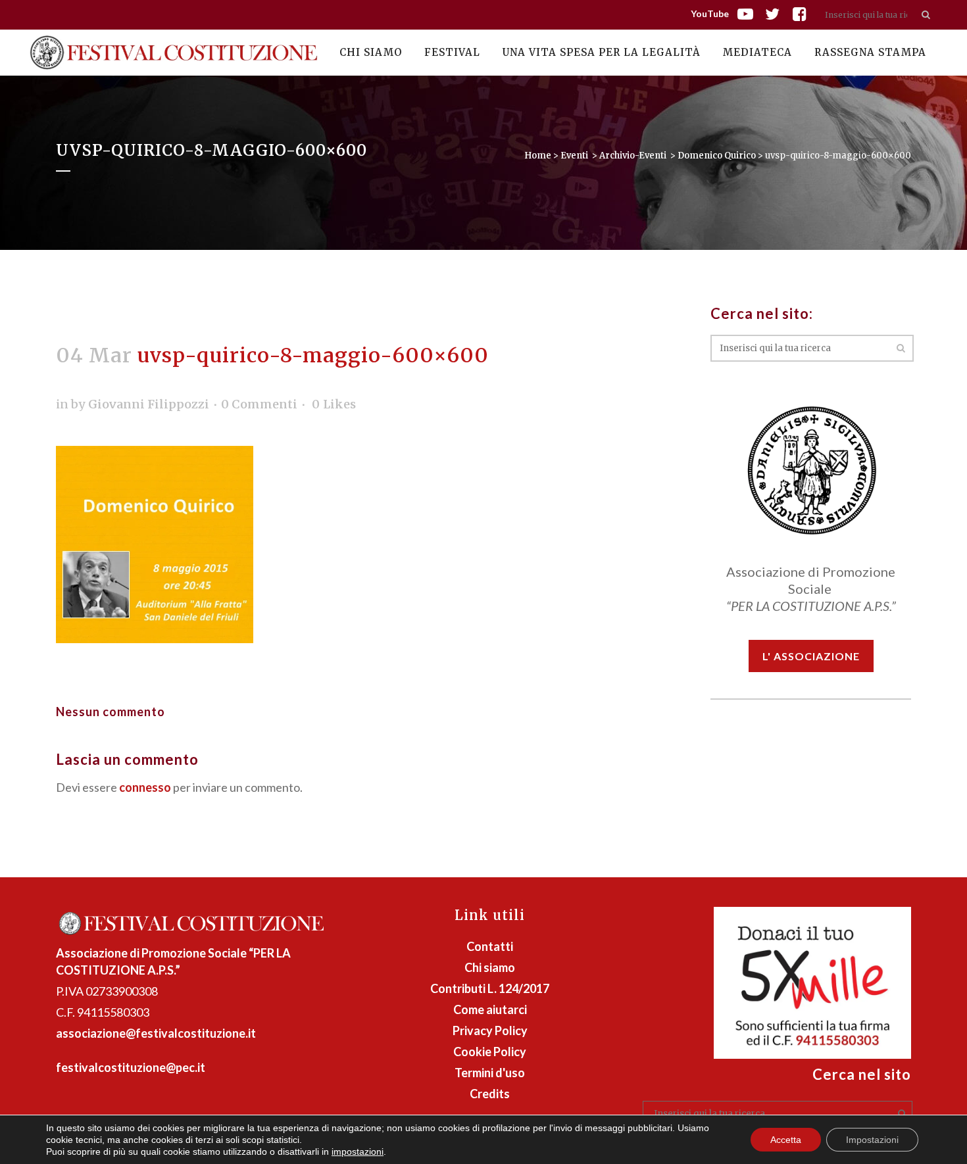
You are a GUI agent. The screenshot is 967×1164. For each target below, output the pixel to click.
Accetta (785, 1139)
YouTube (710, 13)
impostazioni (358, 1151)
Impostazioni (872, 1139)
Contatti (489, 946)
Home (537, 155)
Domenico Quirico (717, 155)
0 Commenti (259, 404)
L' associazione (811, 656)
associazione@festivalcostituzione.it (156, 1033)
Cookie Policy (489, 1051)
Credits (490, 1093)
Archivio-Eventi (632, 155)
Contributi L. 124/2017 (489, 988)
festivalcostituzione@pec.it (130, 1067)
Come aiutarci (490, 1009)
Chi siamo (489, 967)
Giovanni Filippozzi (148, 404)
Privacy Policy (490, 1030)
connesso (145, 787)
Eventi (574, 155)
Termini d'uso (490, 1072)
